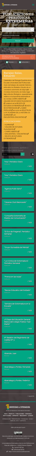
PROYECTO (11, 413)
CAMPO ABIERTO (18, 99)
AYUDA (31, 419)
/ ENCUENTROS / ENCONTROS (15, 134)
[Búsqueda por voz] (32, 29)
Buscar (17, 41)
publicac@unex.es (19, 449)
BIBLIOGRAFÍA (23, 415)
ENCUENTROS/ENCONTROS (14, 117)
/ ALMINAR (8, 125)
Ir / (22, 154)
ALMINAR (7, 115)
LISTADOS (30, 415)
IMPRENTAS (15, 415)
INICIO (5, 413)
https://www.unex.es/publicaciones (19, 451)
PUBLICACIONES (20, 413)
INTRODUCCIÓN (6, 419)
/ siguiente (30, 396)
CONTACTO (23, 420)
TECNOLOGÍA (24, 419)
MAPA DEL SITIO (14, 420)
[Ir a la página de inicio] (16, 25)
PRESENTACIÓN (16, 419)
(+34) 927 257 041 (19, 447)
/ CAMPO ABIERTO (10, 131)
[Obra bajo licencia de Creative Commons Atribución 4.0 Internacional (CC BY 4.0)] (18, 434)
